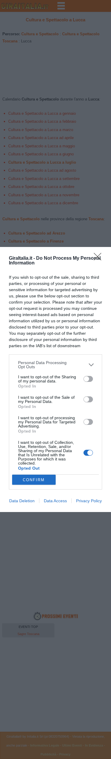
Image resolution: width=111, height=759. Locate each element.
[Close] (99, 258)
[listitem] (55, 365)
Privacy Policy (89, 500)
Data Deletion (22, 500)
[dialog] (55, 379)
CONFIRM (34, 480)
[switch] (88, 379)
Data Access (55, 500)
